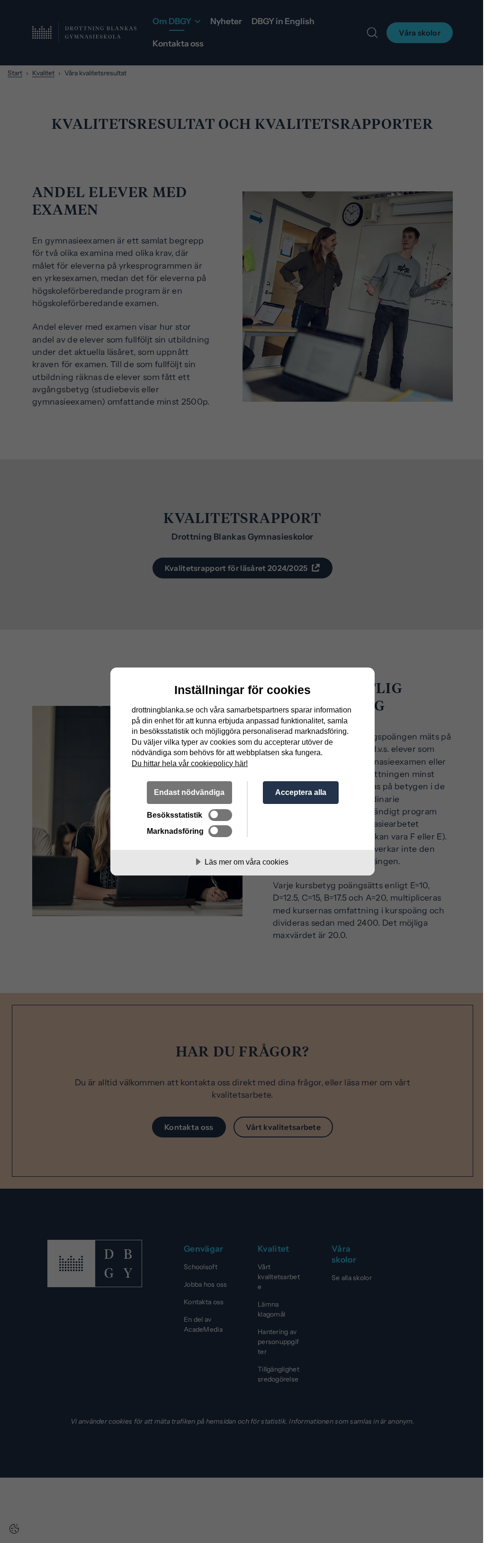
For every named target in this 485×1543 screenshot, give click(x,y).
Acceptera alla (300, 792)
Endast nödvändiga (189, 792)
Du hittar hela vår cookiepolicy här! (190, 763)
